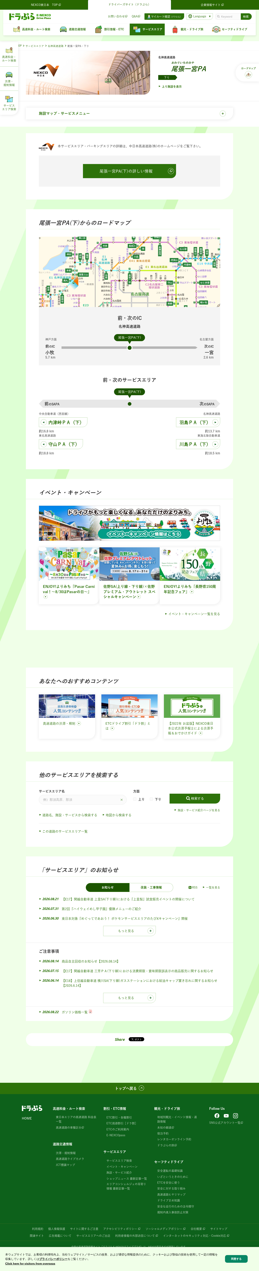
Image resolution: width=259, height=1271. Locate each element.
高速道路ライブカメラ (70, 1158)
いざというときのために (172, 1176)
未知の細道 (164, 1127)
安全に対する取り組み (171, 1188)
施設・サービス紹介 (119, 1172)
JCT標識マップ (65, 1164)
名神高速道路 (56, 46)
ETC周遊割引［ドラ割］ (122, 1123)
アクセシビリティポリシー (120, 1228)
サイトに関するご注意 (84, 1228)
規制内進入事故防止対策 (172, 1212)
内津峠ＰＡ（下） (66, 422)
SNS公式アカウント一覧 (224, 1122)
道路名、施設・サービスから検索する (69, 815)
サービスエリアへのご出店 (93, 1235)
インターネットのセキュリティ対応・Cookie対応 (194, 1235)
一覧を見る (213, 887)
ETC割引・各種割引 (119, 1117)
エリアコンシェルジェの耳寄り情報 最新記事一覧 (126, 1186)
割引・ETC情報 (114, 1108)
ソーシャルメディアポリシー (163, 1228)
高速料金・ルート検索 (69, 1108)
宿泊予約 (163, 1133)
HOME (27, 1118)
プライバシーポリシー (53, 1259)
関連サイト (37, 1235)
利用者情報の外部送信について (135, 1235)
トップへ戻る (126, 1088)
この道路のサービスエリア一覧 (65, 831)
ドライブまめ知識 (168, 1200)
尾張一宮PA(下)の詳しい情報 (126, 171)
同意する (236, 1258)
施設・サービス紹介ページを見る (199, 810)
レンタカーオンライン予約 (174, 1139)
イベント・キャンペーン (122, 1166)
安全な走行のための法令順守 (175, 1206)
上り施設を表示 (172, 86)
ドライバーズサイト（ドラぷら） (129, 4)
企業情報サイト (211, 4)
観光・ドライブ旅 (167, 1108)
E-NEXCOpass (115, 1135)
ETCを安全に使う (168, 1182)
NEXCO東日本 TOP (44, 4)
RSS (194, 887)
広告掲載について (60, 1235)
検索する (197, 798)
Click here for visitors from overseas (30, 1263)
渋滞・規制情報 (66, 1153)
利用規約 (37, 1228)
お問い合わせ (116, 16)
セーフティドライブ (168, 1161)
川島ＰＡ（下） (195, 444)
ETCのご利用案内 (117, 1129)
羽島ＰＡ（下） (195, 422)
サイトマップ (218, 1228)
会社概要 (196, 1228)
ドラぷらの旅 (165, 1145)
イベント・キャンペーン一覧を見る (194, 614)
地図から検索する (119, 815)
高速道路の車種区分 (68, 1127)
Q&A (135, 16)
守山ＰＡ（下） (64, 444)
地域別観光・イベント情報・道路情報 (177, 1119)
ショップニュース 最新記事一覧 (126, 1178)
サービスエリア (34, 46)
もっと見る (126, 930)
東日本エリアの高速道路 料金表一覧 (76, 1119)
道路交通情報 (62, 1144)
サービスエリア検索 (119, 1160)
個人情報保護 (56, 1228)
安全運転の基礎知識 (170, 1170)
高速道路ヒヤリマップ (171, 1194)
